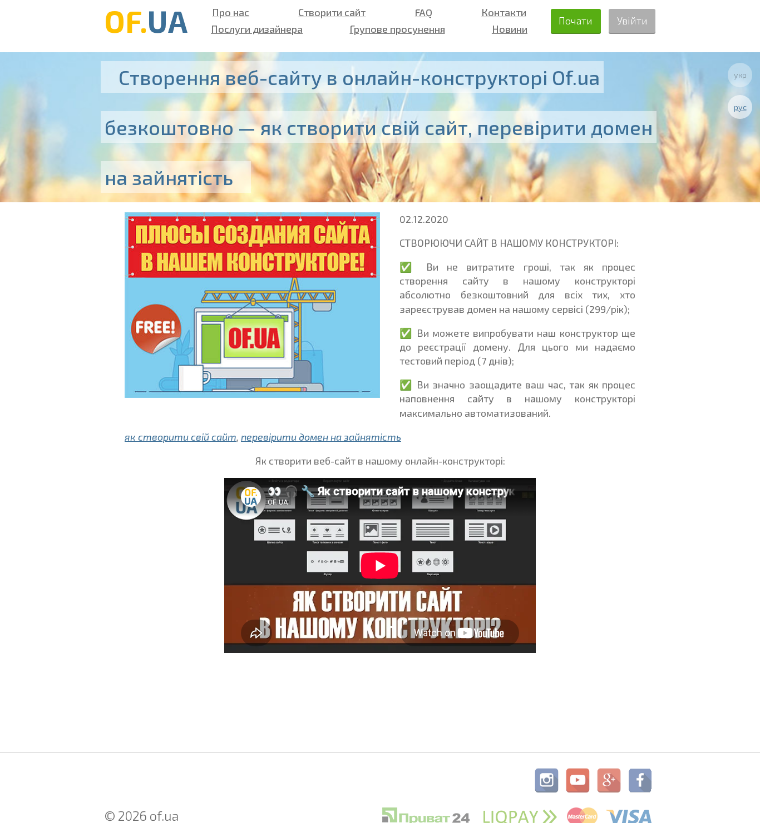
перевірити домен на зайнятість (321, 437)
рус (740, 107)
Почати (576, 20)
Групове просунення (397, 29)
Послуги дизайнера (257, 29)
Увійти (632, 20)
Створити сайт (332, 12)
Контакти (503, 12)
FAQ (423, 12)
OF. (146, 21)
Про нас (230, 12)
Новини (509, 29)
